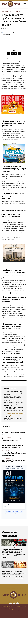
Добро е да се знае (15, 11)
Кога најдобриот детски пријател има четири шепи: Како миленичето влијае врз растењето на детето (13, 453)
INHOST (21, 610)
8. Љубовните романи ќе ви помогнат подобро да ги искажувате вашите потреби (13, 418)
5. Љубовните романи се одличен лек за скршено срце (13, 408)
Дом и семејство (5, 450)
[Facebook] (8, 53)
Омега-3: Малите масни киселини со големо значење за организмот (12, 446)
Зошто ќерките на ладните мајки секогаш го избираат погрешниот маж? (7, 574)
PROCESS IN (11, 606)
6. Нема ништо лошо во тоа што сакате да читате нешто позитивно (13, 411)
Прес (15, 547)
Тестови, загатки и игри (7, 458)
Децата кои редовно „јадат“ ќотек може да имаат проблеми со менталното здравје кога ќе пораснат (7, 553)
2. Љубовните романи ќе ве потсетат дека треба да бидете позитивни (12, 397)
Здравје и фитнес (5, 443)
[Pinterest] (15, 53)
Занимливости (5, 11)
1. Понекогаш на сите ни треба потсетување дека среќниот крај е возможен (13, 393)
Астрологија (17, 570)
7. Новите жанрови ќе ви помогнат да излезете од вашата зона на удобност (14, 414)
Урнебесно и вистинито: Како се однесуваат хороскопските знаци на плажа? (19, 575)
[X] (12, 53)
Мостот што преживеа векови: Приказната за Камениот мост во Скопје (14, 439)
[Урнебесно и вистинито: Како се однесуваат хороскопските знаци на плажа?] (20, 564)
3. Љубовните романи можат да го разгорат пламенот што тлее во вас (14, 401)
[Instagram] (14, 602)
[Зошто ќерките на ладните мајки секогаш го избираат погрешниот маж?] (7, 564)
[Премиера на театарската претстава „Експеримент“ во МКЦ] (20, 542)
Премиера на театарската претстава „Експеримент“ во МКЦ (19, 553)
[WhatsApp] (19, 53)
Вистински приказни (6, 437)
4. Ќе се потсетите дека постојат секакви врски (13, 404)
